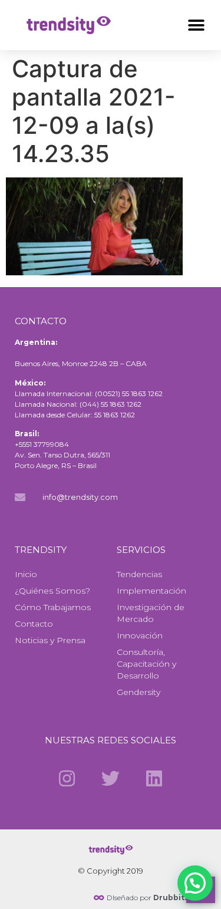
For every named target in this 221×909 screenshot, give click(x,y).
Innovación (140, 635)
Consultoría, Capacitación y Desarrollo (146, 664)
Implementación (151, 590)
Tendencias (139, 574)
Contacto (34, 623)
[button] (196, 25)
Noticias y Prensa (50, 640)
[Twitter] (110, 778)
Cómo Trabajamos (53, 607)
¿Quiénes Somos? (52, 590)
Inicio (26, 574)
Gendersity (138, 692)
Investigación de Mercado (150, 613)
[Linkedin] (154, 778)
